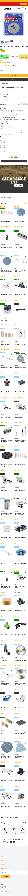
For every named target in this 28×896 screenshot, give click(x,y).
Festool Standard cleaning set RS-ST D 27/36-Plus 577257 (6, 417)
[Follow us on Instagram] (5, 887)
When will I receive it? (4, 60)
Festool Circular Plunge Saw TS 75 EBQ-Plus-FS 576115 (20, 708)
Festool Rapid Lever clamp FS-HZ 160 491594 (6, 514)
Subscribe (5, 876)
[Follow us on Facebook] (2, 887)
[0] (25, 8)
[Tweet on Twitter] (24, 104)
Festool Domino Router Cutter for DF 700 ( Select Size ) (6, 587)
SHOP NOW (18, 185)
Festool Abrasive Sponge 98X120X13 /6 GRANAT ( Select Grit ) (20, 733)
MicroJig (2, 52)
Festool (3, 219)
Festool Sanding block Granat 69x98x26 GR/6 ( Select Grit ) (20, 392)
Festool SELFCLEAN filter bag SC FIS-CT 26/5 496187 (6, 538)
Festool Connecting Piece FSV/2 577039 (20, 271)
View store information (6, 99)
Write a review (14, 161)
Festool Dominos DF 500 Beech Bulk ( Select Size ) (20, 465)
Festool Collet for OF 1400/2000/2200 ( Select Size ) (6, 392)
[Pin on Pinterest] (21, 104)
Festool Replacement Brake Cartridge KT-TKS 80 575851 (6, 708)
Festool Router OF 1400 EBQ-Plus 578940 (7, 489)
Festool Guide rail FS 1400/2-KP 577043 (7, 562)
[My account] (19, 8)
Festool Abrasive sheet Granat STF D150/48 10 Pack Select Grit (21, 222)
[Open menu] (2, 8)
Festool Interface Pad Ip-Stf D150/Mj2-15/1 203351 (6, 465)
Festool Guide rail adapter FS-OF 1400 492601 (20, 611)
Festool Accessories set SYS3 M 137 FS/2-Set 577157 (6, 805)
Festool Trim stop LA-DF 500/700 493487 (20, 635)
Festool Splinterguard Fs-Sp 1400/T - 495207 (20, 246)
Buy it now (14, 79)
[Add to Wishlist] (11, 208)
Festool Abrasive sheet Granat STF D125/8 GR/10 (6, 757)
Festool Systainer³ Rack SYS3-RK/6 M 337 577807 (20, 805)
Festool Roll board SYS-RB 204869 (6, 781)
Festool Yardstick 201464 (20, 318)
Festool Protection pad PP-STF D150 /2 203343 (20, 368)
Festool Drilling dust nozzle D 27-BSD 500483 (7, 660)
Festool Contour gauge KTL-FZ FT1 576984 (6, 441)
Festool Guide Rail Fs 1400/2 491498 (6, 368)
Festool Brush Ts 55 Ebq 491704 (6, 733)
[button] (3, 62)
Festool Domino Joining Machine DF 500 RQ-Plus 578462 (20, 514)
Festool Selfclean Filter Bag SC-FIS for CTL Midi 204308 (20, 344)
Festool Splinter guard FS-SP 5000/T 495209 (7, 319)
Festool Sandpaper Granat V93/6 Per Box (20, 757)
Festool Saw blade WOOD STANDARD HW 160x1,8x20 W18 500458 (20, 660)
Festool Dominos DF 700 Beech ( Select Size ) (6, 344)
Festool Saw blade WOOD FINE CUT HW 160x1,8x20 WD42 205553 (20, 684)
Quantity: (2, 70)
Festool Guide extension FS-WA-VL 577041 (6, 684)
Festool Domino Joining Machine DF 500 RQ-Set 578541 (20, 417)
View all (25, 203)
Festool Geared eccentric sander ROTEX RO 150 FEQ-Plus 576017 (20, 587)
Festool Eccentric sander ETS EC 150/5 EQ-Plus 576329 (20, 489)
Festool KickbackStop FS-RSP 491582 (20, 781)
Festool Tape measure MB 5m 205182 (20, 295)
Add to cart (14, 75)
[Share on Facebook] (19, 104)
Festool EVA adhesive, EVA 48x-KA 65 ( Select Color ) (6, 611)
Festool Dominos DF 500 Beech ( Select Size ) (6, 222)
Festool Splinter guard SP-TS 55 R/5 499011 (7, 635)
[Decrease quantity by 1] (6, 70)
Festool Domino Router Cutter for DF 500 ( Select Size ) (6, 246)
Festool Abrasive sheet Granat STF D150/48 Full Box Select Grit (7, 271)
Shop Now (23, 4)
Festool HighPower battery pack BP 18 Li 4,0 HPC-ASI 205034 (20, 538)
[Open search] (16, 8)
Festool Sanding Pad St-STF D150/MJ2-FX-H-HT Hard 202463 (20, 562)
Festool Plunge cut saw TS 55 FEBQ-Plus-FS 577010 (6, 295)
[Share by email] (27, 104)
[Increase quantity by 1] (13, 70)
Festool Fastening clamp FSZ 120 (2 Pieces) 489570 (21, 441)
